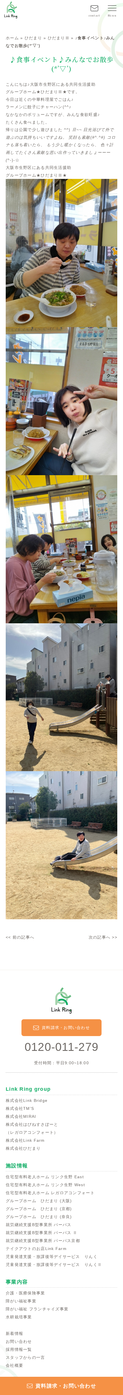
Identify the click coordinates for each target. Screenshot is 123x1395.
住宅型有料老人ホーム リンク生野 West (45, 1184)
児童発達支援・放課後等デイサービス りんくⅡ (54, 1264)
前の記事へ (23, 937)
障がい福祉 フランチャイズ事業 (37, 1309)
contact (94, 15)
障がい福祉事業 (21, 1301)
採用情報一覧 (19, 1349)
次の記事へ (99, 937)
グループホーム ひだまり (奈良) (39, 1216)
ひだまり (33, 38)
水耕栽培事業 (19, 1317)
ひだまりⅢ (59, 38)
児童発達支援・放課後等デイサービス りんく (52, 1256)
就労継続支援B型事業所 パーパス (38, 1224)
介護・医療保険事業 (25, 1293)
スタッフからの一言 (25, 1357)
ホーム (12, 38)
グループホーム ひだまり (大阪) (39, 1200)
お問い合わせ (19, 1341)
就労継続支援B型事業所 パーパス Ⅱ (41, 1232)
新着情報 (14, 1333)
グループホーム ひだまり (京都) (39, 1208)
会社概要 (14, 1365)
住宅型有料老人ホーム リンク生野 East (45, 1177)
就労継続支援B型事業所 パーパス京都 (43, 1240)
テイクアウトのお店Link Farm (36, 1248)
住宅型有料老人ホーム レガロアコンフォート (50, 1192)
